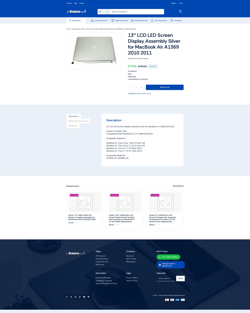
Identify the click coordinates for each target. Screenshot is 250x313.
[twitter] (71, 297)
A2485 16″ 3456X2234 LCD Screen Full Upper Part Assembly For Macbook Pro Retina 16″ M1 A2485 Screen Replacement (162, 218)
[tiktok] (79, 297)
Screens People (168, 295)
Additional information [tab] (78, 121)
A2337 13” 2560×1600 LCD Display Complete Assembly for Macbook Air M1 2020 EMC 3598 (82, 217)
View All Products (178, 186)
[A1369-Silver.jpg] (94, 50)
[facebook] (67, 297)
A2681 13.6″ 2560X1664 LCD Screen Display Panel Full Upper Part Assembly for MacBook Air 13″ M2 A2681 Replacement (122, 218)
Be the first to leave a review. (138, 58)
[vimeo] (88, 297)
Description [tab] (74, 116)
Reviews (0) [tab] (72, 126)
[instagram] (75, 297)
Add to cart (165, 87)
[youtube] (84, 297)
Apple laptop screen (144, 93)
